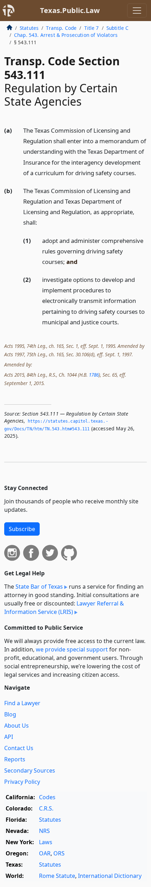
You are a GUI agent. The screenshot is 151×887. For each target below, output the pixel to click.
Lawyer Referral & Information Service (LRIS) (64, 608)
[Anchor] (140, 173)
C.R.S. (46, 808)
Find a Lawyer (22, 703)
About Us (16, 725)
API (8, 737)
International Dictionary (110, 876)
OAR (45, 853)
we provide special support (72, 649)
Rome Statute (57, 876)
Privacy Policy (22, 782)
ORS (59, 853)
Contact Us (18, 748)
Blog (10, 714)
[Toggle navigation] (137, 11)
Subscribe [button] (22, 529)
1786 (94, 374)
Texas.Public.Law (70, 10)
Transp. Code (61, 28)
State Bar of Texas (39, 586)
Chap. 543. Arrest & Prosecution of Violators (66, 35)
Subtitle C (117, 28)
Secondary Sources (29, 770)
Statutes (29, 28)
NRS (44, 831)
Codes (47, 797)
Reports (14, 759)
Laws (45, 842)
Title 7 (91, 28)
